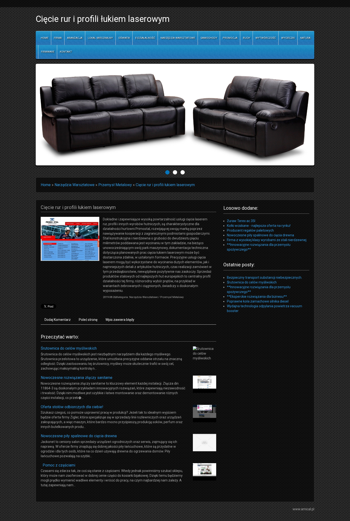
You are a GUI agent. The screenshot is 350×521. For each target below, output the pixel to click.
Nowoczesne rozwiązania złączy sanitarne (76, 377)
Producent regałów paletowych (250, 230)
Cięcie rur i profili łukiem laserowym (165, 185)
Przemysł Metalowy (115, 185)
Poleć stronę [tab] (88, 320)
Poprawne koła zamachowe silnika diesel (258, 301)
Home (46, 185)
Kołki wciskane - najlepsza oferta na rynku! (258, 226)
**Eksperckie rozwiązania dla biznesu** (257, 296)
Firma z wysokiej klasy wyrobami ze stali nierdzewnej (266, 240)
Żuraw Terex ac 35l (241, 221)
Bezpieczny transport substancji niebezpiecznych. (264, 277)
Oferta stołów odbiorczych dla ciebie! (72, 407)
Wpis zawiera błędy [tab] (119, 320)
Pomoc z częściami (58, 465)
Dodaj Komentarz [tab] (58, 320)
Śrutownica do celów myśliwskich (69, 348)
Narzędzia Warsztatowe (75, 185)
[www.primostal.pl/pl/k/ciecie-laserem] (70, 238)
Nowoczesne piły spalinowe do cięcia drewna (79, 436)
